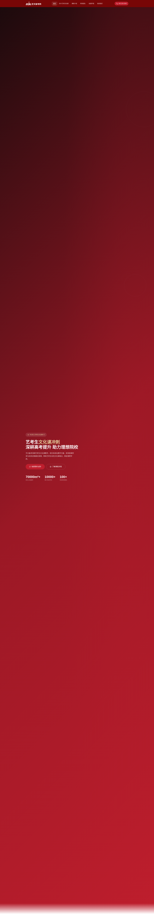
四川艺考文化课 (63, 3)
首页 (54, 3)
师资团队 (83, 3)
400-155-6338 (123, 3)
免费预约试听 (36, 467)
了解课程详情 (57, 467)
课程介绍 (74, 3)
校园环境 (91, 3)
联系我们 (100, 3)
